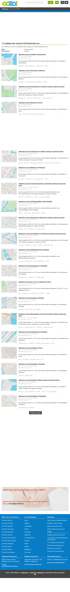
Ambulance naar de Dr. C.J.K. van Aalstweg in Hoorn (35, 282)
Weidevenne (28, 245)
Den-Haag (27, 552)
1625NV (48, 293)
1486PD (43, 213)
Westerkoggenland (31, 82)
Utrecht (27, 546)
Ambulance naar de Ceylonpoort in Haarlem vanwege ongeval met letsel (41, 151)
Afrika (34, 245)
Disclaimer (49, 572)
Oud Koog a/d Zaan (30, 327)
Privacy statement (59, 572)
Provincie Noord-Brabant (9, 538)
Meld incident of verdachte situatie (57, 520)
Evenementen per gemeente (55, 551)
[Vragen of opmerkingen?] (66, 2)
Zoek (50, 2)
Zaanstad (20, 197)
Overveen (29, 98)
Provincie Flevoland (7, 523)
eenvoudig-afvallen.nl (16, 503)
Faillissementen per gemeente (56, 535)
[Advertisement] (35, 29)
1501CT (47, 261)
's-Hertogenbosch (30, 538)
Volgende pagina (35, 413)
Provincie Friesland (7, 526)
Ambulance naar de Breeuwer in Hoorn (31, 102)
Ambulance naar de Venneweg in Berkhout (32, 70)
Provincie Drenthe (7, 520)
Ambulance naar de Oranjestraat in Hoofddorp (33, 266)
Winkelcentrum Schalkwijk (36, 163)
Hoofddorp (31, 277)
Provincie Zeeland (7, 549)
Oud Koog (39, 327)
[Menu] (57, 2)
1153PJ (46, 66)
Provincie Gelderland (8, 529)
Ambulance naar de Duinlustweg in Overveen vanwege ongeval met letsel (41, 86)
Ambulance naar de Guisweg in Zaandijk (31, 298)
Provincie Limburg (7, 535)
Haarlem (20, 163)
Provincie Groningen (7, 532)
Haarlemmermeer (22, 277)
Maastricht (28, 535)
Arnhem (27, 529)
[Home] (10, 3)
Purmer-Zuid (28, 179)
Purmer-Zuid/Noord (38, 179)
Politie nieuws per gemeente (55, 545)
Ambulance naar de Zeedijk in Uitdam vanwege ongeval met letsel (39, 380)
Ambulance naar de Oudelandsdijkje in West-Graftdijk (35, 201)
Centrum (36, 197)
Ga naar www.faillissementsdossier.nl (10, 565)
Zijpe (25, 229)
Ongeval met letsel (47, 98)
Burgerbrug (31, 229)
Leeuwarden (28, 526)
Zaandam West (29, 375)
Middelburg (28, 549)
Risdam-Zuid (26, 114)
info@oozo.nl (25, 572)
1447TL (46, 179)
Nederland (5, 9)
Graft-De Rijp (27, 213)
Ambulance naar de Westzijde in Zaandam (32, 364)
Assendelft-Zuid (29, 197)
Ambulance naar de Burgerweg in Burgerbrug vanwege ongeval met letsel (41, 217)
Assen (26, 520)
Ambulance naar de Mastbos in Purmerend (32, 167)
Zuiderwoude (39, 66)
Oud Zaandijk (28, 309)
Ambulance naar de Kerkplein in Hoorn (31, 348)
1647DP (45, 82)
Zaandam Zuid (28, 261)
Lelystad (27, 523)
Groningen (28, 532)
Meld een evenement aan (54, 526)
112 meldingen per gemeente (55, 542)
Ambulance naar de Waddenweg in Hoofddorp (33, 332)
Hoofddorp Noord (39, 277)
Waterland (21, 66)
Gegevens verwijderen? (37, 572)
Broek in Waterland (30, 66)
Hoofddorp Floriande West (42, 343)
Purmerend (21, 179)
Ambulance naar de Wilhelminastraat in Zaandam (34, 250)
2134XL (52, 343)
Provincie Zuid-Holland (8, 552)
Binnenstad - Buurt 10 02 (36, 359)
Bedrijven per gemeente (54, 548)
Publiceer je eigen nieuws (54, 523)
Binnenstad (26, 359)
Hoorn (20, 114)
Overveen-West (37, 98)
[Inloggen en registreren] (62, 2)
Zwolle (26, 543)
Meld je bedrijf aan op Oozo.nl (56, 529)
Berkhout (39, 82)
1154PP (43, 391)
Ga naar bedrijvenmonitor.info (33, 564)
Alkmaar (20, 213)
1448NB (40, 245)
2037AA (47, 163)
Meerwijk (26, 163)
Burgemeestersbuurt (39, 261)
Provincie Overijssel (7, 543)
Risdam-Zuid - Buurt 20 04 (37, 114)
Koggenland (21, 82)
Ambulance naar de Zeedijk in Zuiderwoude (32, 54)
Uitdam (38, 391)
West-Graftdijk (36, 213)
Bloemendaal (21, 98)
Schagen (20, 229)
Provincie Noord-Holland (9, 541)
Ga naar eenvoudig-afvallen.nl (56, 562)
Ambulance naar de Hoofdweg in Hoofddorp (32, 396)
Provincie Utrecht (7, 546)
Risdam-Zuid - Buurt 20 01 (37, 293)
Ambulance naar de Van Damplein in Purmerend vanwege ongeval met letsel (42, 233)
